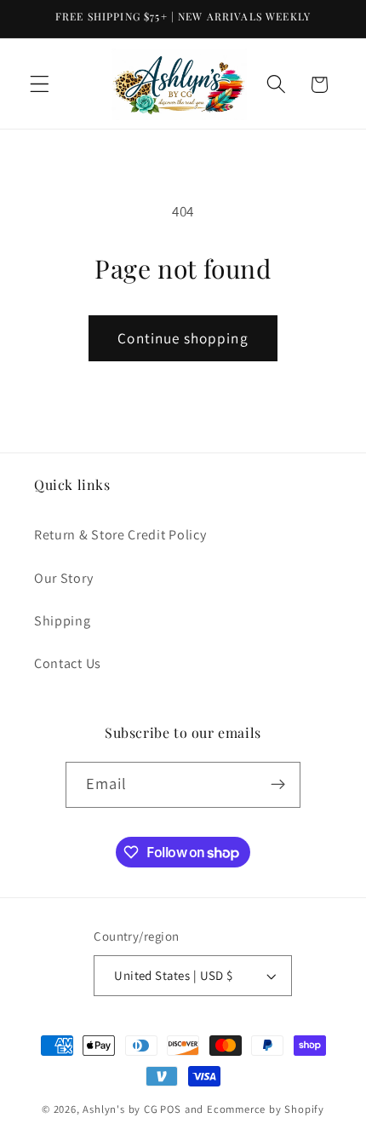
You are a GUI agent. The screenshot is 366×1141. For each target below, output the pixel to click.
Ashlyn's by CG (120, 1109)
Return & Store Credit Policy (120, 535)
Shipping (62, 621)
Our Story (63, 578)
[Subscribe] (278, 785)
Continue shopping (183, 338)
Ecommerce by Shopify (265, 1109)
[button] (39, 85)
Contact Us (67, 663)
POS (170, 1109)
